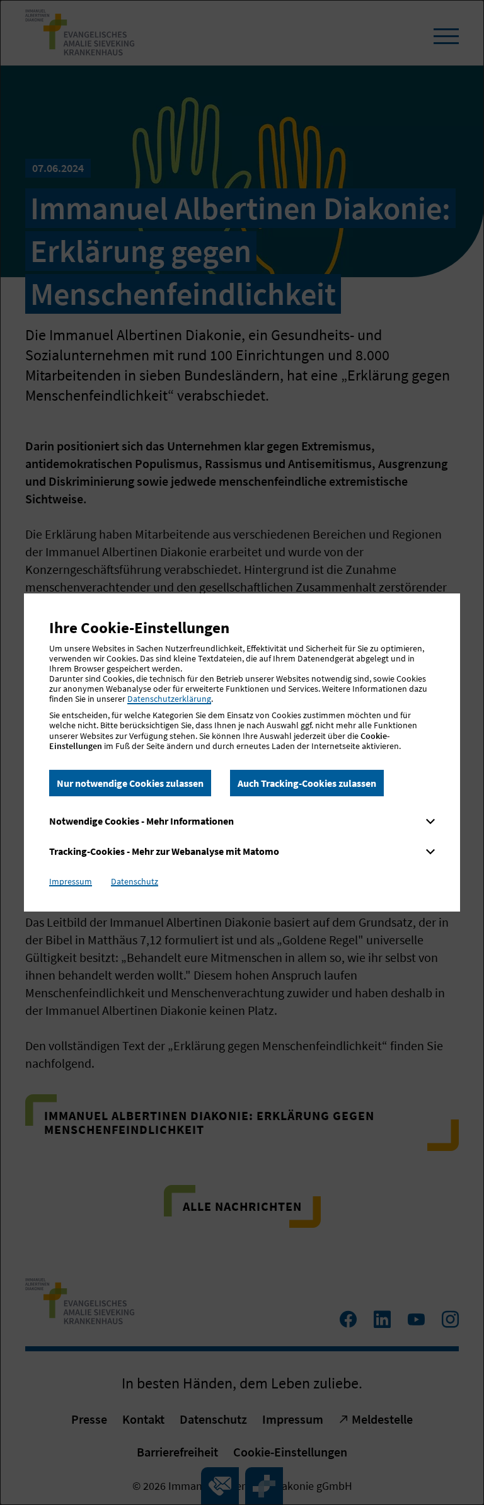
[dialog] (242, 752)
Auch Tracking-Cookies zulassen (307, 783)
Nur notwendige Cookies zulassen (130, 783)
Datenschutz (134, 881)
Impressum (70, 881)
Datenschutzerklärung (169, 698)
